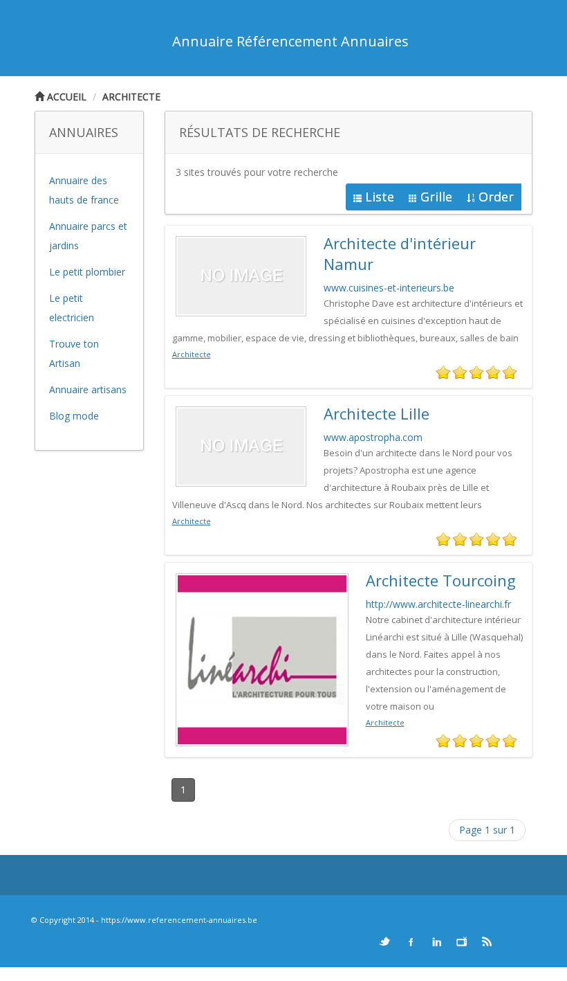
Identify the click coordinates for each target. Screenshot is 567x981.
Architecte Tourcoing (441, 580)
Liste (379, 196)
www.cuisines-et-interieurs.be (389, 287)
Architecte (131, 96)
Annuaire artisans (88, 389)
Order (496, 196)
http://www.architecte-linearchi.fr (438, 604)
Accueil (65, 96)
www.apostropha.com (373, 437)
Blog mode (74, 415)
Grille (436, 196)
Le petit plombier (87, 271)
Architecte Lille (376, 413)
